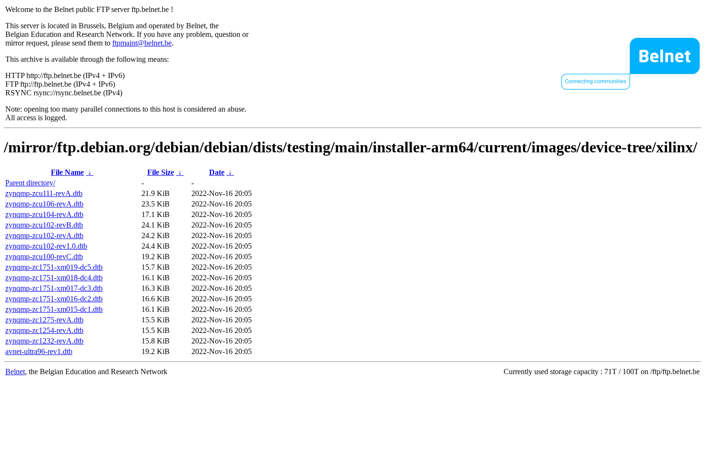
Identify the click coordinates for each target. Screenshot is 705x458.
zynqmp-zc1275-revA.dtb (44, 320)
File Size (160, 172)
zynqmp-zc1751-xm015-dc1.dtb (54, 309)
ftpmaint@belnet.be (142, 43)
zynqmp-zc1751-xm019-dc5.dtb (54, 267)
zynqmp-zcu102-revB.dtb (44, 225)
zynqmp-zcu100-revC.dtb (44, 256)
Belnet (15, 371)
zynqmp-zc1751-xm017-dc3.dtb (54, 288)
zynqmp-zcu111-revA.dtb (43, 193)
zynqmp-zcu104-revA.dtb (44, 214)
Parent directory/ (30, 183)
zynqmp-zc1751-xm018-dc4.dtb (54, 278)
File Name (67, 172)
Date (216, 172)
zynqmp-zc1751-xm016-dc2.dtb (54, 299)
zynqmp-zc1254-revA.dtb (44, 330)
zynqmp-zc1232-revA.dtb (44, 341)
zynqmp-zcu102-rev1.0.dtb (46, 246)
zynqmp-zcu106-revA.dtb (44, 204)
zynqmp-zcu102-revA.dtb (44, 235)
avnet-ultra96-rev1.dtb (38, 351)
